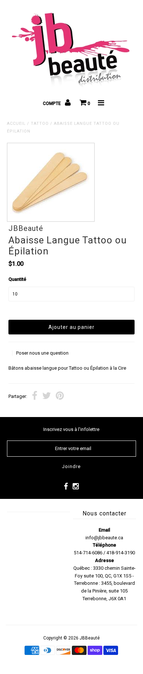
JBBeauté (90, 638)
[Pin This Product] (60, 396)
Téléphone (104, 545)
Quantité (17, 279)
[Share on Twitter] (46, 396)
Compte (52, 103)
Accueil (16, 123)
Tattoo (40, 123)
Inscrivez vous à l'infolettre (71, 429)
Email (104, 530)
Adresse (104, 560)
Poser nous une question (42, 353)
